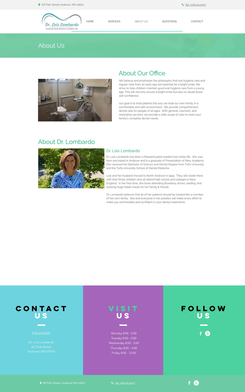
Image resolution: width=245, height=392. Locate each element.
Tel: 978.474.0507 (195, 4)
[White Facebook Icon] (200, 333)
